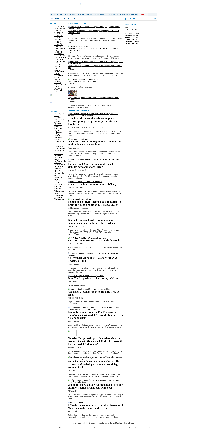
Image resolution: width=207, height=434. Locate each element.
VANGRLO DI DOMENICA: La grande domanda (94, 240)
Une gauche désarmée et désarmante (82, 81)
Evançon (65, 14)
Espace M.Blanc (133, 14)
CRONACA (58, 41)
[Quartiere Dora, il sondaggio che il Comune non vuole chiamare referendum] (78, 139)
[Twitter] (131, 18)
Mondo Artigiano (60, 172)
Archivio (148, 18)
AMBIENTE (58, 30)
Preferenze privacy (145, 427)
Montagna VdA (59, 173)
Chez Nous (58, 128)
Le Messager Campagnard (58, 167)
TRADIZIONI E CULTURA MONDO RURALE (59, 78)
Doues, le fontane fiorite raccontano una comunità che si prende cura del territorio (92, 221)
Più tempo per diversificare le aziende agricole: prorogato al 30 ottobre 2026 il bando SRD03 (94, 203)
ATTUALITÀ (58, 32)
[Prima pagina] (52, 18)
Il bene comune (59, 141)
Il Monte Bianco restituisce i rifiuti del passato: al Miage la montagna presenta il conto (95, 406)
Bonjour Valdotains (57, 122)
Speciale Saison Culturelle (59, 185)
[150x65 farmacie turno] (58, 108)
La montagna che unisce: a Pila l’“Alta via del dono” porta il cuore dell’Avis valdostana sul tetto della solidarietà (95, 314)
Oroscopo (57, 175)
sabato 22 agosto (131, 35)
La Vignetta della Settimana (60, 162)
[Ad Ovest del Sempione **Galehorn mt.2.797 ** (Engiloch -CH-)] (95, 255)
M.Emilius (85, 14)
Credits (123, 427)
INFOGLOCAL (59, 54)
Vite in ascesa (59, 199)
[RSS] (137, 18)
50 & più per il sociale (59, 115)
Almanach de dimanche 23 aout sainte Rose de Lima (93, 293)
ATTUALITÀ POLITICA (58, 38)
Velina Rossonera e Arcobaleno (58, 195)
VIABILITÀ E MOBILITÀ (58, 87)
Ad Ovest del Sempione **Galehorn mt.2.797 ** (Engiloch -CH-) (94, 259)
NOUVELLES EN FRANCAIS (60, 64)
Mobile (154, 18)
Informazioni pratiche (58, 158)
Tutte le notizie (143, 14)
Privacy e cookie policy (132, 427)
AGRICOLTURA (59, 28)
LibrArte (57, 170)
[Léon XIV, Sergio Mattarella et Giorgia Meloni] (86, 276)
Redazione (92, 423)
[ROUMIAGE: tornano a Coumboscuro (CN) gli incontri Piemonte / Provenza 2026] (78, 46)
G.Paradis (78, 14)
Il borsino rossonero (57, 144)
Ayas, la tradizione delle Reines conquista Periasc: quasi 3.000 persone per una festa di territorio (93, 121)
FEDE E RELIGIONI (58, 51)
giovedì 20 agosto (131, 39)
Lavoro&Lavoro (59, 165)
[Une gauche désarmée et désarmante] (83, 79)
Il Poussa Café (59, 146)
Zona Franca (58, 201)
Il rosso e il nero (59, 148)
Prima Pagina (54, 14)
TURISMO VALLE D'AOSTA (60, 84)
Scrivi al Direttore (129, 423)
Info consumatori (60, 150)
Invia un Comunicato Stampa (106, 423)
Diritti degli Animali (58, 138)
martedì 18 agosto (131, 43)
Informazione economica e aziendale (58, 153)
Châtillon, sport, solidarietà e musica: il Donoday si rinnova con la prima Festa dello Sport (95, 386)
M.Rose (90, 14)
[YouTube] (134, 18)
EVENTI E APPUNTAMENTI (60, 47)
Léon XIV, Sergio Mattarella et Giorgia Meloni (93, 278)
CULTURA (57, 43)
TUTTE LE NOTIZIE (58, 91)
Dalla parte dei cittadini (59, 135)
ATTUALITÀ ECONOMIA (58, 35)
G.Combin (72, 14)
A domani (57, 117)
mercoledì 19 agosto (132, 41)
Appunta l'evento (60, 119)
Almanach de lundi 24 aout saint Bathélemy (92, 184)
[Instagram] (128, 18)
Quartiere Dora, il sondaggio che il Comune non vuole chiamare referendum (95, 143)
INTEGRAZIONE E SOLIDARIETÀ (60, 56)
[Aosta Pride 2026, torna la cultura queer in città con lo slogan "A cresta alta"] (95, 64)
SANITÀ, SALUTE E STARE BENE (59, 70)
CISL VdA (57, 130)
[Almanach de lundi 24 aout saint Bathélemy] (85, 182)
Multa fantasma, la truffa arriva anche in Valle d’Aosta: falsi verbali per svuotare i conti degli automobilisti (93, 364)
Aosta (60, 14)
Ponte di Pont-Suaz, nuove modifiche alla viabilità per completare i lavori (91, 165)
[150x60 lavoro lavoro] (58, 100)
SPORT (57, 74)
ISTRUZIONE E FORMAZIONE (59, 60)
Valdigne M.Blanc (105, 14)
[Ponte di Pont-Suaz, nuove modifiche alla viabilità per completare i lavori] (95, 161)
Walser (113, 14)
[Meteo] (139, 18)
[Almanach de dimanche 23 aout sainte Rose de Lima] (89, 289)
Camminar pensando (58, 126)
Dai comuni (58, 132)
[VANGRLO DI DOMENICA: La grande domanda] (87, 238)
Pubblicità (119, 423)
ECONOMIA (58, 45)
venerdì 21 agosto (131, 37)
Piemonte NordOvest (122, 14)
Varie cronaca (59, 192)
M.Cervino (96, 14)
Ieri (126, 31)
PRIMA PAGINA (59, 27)
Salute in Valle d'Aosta (59, 182)
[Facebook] (125, 18)
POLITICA (57, 66)
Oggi (126, 27)
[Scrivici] (142, 18)
